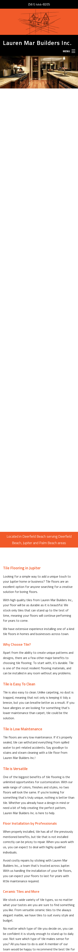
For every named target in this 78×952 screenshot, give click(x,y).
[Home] (39, 21)
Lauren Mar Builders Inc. (37, 42)
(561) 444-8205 (39, 4)
